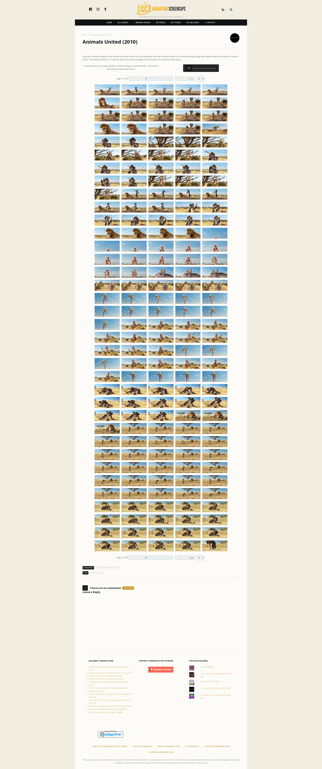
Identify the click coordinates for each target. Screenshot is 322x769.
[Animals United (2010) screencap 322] (134, 460)
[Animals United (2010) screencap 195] (215, 121)
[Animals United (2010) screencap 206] (107, 160)
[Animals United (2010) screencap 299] (188, 394)
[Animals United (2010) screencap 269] (188, 316)
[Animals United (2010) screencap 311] (107, 433)
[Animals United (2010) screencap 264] (188, 303)
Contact (211, 22)
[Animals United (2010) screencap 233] (161, 225)
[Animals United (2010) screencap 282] (134, 355)
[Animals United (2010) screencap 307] (134, 420)
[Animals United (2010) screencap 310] (215, 420)
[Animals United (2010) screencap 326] (107, 473)
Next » (184, 78)
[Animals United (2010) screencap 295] (215, 381)
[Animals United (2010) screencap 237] (134, 238)
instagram (100, 9)
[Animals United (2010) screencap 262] (134, 303)
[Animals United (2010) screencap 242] (134, 251)
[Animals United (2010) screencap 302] (134, 407)
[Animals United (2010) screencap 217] (134, 186)
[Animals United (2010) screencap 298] (161, 394)
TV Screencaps (192, 746)
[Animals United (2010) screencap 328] (161, 473)
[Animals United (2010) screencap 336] (107, 499)
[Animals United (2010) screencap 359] (188, 551)
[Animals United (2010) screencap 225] (215, 199)
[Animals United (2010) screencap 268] (161, 316)
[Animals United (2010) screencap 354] (188, 538)
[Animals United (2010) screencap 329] (188, 473)
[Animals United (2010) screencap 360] (215, 551)
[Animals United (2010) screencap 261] (107, 303)
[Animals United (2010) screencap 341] (107, 512)
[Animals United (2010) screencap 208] (161, 160)
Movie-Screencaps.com (169, 746)
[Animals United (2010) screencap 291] (107, 381)
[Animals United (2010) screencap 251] (107, 277)
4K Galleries (192, 22)
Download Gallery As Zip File (204, 68)
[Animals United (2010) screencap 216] (107, 186)
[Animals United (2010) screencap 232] (134, 225)
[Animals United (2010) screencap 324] (188, 460)
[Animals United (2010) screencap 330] (215, 473)
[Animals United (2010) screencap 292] (134, 381)
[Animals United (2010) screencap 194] (188, 121)
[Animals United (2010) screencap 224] (188, 199)
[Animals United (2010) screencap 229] (188, 212)
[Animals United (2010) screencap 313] (161, 433)
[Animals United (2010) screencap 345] (215, 512)
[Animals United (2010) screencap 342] (134, 512)
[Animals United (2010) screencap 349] (188, 525)
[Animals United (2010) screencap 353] (161, 538)
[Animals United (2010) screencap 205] (215, 147)
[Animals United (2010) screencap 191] (107, 121)
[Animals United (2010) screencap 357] (134, 551)
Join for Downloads (142, 746)
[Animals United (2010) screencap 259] (188, 290)
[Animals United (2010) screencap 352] (134, 538)
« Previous (134, 78)
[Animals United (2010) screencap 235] (215, 225)
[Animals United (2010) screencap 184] (188, 95)
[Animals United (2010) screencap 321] (107, 460)
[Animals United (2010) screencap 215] (215, 173)
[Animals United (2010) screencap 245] (215, 251)
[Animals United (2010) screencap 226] (107, 212)
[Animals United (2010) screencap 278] (161, 342)
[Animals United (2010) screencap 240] (215, 238)
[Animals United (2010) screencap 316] (107, 446)
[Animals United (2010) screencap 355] (215, 538)
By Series (160, 22)
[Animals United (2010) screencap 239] (188, 238)
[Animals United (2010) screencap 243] (161, 251)
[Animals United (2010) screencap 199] (188, 134)
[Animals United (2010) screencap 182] (134, 95)
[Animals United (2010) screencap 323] (161, 460)
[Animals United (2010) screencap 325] (215, 460)
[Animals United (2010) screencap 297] (134, 394)
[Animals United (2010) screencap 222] (134, 199)
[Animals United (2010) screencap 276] (107, 342)
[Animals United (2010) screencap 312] (134, 433)
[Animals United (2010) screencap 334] (188, 486)
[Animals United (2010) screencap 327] (134, 473)
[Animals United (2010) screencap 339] (188, 499)
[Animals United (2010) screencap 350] (215, 525)
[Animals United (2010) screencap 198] (161, 134)
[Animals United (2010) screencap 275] (215, 329)
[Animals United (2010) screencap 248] (161, 264)
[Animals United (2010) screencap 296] (107, 394)
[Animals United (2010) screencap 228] (161, 212)
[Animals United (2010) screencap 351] (107, 538)
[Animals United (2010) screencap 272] (134, 329)
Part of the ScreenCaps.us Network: (109, 746)
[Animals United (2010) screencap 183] (161, 95)
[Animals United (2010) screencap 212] (134, 173)
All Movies (123, 22)
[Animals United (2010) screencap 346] (107, 525)
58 (177, 78)
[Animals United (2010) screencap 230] (215, 212)
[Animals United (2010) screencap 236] (107, 238)
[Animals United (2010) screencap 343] (161, 512)
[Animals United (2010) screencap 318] (161, 446)
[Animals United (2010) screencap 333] (161, 486)
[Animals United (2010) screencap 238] (161, 238)
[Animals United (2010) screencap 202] (134, 147)
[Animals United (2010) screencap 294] (188, 381)
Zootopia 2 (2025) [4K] (210, 681)
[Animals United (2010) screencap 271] (107, 329)
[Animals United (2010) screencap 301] (107, 407)
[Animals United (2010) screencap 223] (161, 199)
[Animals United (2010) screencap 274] (188, 329)
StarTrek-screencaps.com (217, 746)
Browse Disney (143, 22)
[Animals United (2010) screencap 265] (215, 303)
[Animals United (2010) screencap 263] (161, 303)
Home (109, 22)
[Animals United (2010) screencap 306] (107, 420)
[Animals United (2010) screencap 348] (161, 525)
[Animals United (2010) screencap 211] (107, 173)
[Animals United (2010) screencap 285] (215, 355)
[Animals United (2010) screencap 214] (188, 173)
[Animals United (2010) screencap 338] (161, 499)
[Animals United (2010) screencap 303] (161, 407)
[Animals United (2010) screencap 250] (215, 264)
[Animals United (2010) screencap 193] (161, 121)
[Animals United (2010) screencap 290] (215, 368)
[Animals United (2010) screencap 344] (188, 512)
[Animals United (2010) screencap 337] (134, 499)
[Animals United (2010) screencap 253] (161, 277)
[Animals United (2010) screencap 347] (134, 525)
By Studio (176, 22)
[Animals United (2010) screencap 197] (134, 134)
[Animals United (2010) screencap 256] (107, 290)
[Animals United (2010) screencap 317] (134, 446)
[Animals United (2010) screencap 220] (215, 186)
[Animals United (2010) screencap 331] (107, 486)
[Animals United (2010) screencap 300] (215, 394)
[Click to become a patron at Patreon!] (160, 673)
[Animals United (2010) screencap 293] (161, 381)
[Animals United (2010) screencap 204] (188, 147)
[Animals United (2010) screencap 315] (215, 433)
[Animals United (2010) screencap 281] (107, 355)
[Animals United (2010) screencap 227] (134, 212)
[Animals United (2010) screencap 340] (215, 499)
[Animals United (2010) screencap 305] (215, 407)
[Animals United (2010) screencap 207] (134, 160)
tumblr (108, 9)
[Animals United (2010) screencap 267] (134, 316)
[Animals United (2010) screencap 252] (134, 277)
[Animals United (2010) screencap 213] (161, 173)
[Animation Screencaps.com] (161, 8)
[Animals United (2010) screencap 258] (161, 290)
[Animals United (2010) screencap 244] (188, 251)
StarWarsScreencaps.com (161, 752)
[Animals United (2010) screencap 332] (134, 486)
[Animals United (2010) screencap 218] (161, 186)
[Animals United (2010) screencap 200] (215, 134)
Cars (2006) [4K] (207, 667)
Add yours (128, 588)
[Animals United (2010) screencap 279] (188, 342)
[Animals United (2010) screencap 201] (107, 147)
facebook (93, 9)
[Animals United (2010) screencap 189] (188, 108)
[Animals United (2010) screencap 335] (215, 486)
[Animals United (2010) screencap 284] (188, 355)
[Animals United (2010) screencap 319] (188, 446)
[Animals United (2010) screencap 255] (215, 277)
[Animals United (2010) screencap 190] (215, 108)
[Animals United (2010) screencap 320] (215, 446)
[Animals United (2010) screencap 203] (161, 147)
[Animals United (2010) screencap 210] (215, 160)
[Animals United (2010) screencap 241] (107, 251)
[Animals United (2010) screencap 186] (107, 108)
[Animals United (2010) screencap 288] (161, 368)
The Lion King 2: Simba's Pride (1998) (215, 688)
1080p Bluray (96, 573)
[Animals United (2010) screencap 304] (188, 407)
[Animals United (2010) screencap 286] (107, 368)
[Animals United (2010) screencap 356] (107, 551)
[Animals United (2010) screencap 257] (134, 290)
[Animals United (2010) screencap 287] (134, 368)
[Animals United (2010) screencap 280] (215, 342)
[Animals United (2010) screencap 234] (188, 225)
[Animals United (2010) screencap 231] (107, 225)
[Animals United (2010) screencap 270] (215, 316)
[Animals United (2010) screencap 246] (107, 264)
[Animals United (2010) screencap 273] (161, 329)
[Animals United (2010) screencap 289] (188, 368)
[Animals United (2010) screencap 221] (107, 199)
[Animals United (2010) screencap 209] (188, 160)
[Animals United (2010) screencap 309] (188, 420)
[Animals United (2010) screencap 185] (215, 95)
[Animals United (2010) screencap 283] (161, 355)
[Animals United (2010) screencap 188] (161, 108)
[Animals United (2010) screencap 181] (107, 95)
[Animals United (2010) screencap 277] (134, 342)
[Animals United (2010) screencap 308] (161, 420)
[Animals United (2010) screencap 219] (188, 186)
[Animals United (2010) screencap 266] (107, 316)
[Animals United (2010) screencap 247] (134, 264)
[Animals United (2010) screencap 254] (188, 277)
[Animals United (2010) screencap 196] (107, 134)
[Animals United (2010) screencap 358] (161, 551)
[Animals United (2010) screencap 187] (134, 108)
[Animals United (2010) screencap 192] (134, 121)
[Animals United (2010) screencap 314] (188, 433)
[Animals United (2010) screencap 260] (215, 290)
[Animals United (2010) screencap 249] (188, 264)
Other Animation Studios (107, 568)
